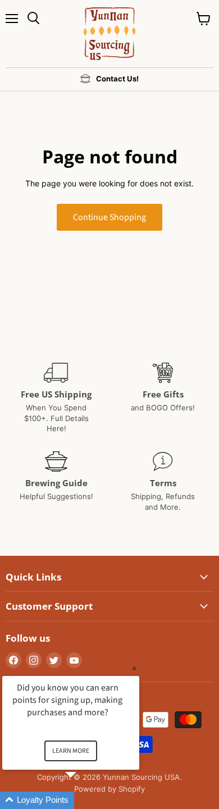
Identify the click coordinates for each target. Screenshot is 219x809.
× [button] (134, 668)
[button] (84, 800)
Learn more (70, 751)
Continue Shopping (109, 217)
